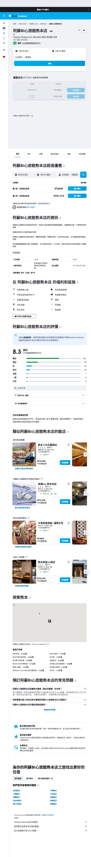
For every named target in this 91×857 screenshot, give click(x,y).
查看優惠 (65, 462)
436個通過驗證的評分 (31, 43)
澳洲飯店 (16, 790)
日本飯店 (53, 794)
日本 (20, 24)
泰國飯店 (53, 804)
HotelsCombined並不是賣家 (26, 822)
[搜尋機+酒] (4, 38)
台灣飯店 (53, 790)
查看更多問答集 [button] (49, 709)
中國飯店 (16, 794)
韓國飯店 (16, 797)
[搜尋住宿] (4, 28)
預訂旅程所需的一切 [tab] (45, 778)
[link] (24, 468)
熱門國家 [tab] (18, 778)
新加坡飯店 (17, 800)
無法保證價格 (49, 815)
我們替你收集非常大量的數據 (26, 826)
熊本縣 (31, 24)
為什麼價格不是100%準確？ (26, 830)
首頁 (14, 24)
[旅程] (4, 50)
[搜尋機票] (4, 23)
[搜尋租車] (4, 33)
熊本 (42, 24)
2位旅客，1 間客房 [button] (23, 57)
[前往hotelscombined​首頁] (18, 16)
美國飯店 (53, 797)
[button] (88, 9)
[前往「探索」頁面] (4, 43)
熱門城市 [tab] (29, 778)
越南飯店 (53, 800)
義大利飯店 (17, 804)
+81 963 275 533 (20, 39)
